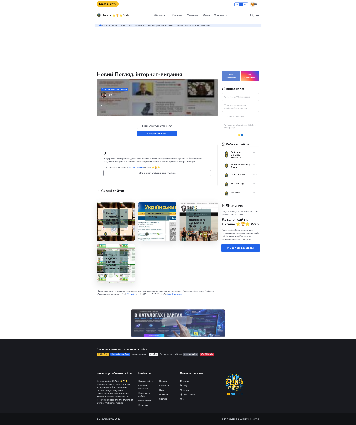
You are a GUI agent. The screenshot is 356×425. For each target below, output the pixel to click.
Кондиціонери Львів (120, 354)
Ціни (161, 390)
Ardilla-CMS (102, 354)
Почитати (143, 405)
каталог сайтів (136, 167)
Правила (193, 15)
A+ (245, 4)
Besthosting (237, 183)
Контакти (221, 15)
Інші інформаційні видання (115, 89)
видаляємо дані (139, 354)
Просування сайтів (144, 394)
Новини (178, 15)
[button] (257, 15)
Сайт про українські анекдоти (236, 155)
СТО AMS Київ (207, 354)
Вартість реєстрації (241, 248)
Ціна (207, 15)
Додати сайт (106, 4)
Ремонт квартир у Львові (240, 166)
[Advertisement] (178, 48)
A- (237, 4)
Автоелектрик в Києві (171, 354)
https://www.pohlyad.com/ (157, 126)
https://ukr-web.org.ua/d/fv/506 (157, 173)
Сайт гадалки (238, 174)
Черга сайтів (144, 400)
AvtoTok (153, 354)
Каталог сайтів (145, 381)
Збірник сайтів (190, 354)
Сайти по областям (143, 387)
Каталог (161, 15)
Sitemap (163, 399)
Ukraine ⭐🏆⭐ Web (115, 15)
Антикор (235, 192)
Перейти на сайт (158, 133)
